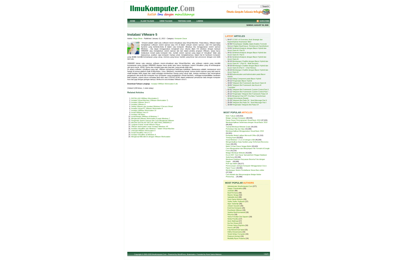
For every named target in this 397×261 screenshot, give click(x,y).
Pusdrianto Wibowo (234, 210)
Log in (266, 254)
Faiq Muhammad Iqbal (235, 230)
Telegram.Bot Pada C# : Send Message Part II (249, 100)
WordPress (181, 254)
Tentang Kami (184, 21)
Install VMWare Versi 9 (139, 112)
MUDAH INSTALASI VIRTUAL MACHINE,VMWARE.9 (151, 122)
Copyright (137, 254)
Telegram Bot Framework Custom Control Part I (250, 92)
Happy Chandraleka (235, 188)
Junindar (230, 191)
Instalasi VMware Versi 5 (140, 102)
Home (132, 21)
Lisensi (199, 21)
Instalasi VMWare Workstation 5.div (164, 84)
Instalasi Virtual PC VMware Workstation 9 (147, 108)
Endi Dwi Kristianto (234, 208)
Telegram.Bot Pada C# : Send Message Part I (249, 102)
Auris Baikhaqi (232, 221)
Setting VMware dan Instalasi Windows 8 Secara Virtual (152, 106)
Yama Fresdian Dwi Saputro (237, 217)
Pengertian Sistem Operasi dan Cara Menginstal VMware (152, 120)
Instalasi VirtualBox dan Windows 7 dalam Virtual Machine (152, 128)
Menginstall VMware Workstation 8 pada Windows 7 (150, 118)
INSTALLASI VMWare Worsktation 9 (144, 98)
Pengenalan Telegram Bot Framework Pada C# (250, 94)
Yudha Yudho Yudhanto (236, 201)
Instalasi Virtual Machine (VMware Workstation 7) (149, 100)
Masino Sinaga (233, 195)
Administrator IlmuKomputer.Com (239, 186)
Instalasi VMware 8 (138, 104)
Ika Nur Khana (232, 223)
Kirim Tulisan (166, 21)
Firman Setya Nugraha (236, 225)
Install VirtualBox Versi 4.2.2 (141, 133)
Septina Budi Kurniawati (236, 212)
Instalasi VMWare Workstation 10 (143, 110)
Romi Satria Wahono (235, 199)
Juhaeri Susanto (233, 206)
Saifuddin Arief (232, 197)
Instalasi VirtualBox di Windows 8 (143, 135)
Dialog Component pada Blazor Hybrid (246, 79)
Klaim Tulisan (147, 21)
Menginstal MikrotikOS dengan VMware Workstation (150, 137)
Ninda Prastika (233, 219)
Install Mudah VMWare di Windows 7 (144, 116)
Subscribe (264, 21)
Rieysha (230, 214)
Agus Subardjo (233, 204)
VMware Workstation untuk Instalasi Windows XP (149, 126)
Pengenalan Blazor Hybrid (242, 81)
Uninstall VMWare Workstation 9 (143, 131)
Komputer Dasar (181, 38)
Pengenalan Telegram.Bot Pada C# (245, 105)
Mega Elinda (137, 38)
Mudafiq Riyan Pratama (236, 238)
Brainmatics (191, 254)
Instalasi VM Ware (138, 114)
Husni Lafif (231, 227)
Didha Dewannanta (234, 232)
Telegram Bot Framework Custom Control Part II (250, 89)
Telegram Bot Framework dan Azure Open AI (249, 83)
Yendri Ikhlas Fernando (236, 234)
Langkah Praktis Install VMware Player (145, 124)
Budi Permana (232, 193)
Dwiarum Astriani (233, 236)
